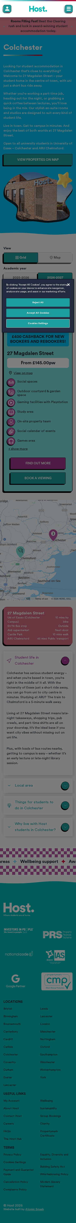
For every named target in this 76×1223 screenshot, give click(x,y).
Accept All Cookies (38, 313)
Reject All (38, 302)
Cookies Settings (38, 323)
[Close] (68, 284)
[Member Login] (7, 8)
